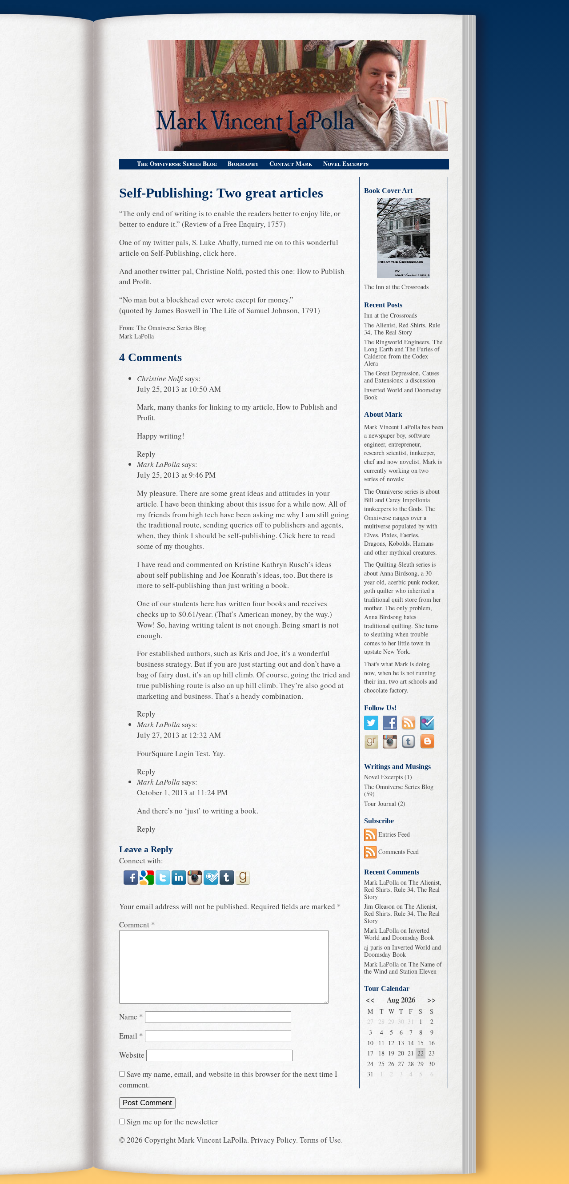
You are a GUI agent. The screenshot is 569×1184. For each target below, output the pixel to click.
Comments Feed (398, 851)
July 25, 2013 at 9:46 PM (176, 475)
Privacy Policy (273, 1140)
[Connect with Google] (148, 883)
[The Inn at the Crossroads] (403, 238)
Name (131, 1016)
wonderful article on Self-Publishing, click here (228, 247)
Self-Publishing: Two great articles (221, 193)
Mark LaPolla (136, 336)
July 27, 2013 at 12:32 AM (179, 735)
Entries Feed (393, 834)
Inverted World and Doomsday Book (402, 393)
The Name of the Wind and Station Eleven (403, 967)
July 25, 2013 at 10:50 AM (179, 389)
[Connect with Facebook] (132, 883)
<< (370, 999)
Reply (146, 454)
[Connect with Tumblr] (228, 883)
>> (431, 999)
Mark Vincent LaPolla (212, 1140)
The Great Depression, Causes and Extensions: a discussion (401, 376)
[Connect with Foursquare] (212, 883)
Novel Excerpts (346, 163)
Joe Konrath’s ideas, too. (257, 575)
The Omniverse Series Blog (177, 163)
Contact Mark (291, 163)
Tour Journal (380, 803)
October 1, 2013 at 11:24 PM (182, 792)
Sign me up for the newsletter (171, 1121)
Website (131, 1055)
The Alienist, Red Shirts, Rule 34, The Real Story (402, 328)
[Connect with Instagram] (196, 883)
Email (131, 1036)
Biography (243, 163)
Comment (137, 924)
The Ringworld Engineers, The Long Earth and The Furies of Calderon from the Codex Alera (403, 352)
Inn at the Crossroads (390, 315)
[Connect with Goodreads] (243, 883)
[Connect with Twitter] (164, 883)
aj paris (373, 947)
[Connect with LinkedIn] (180, 883)
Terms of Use (320, 1140)
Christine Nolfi (219, 271)
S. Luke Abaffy (215, 242)
